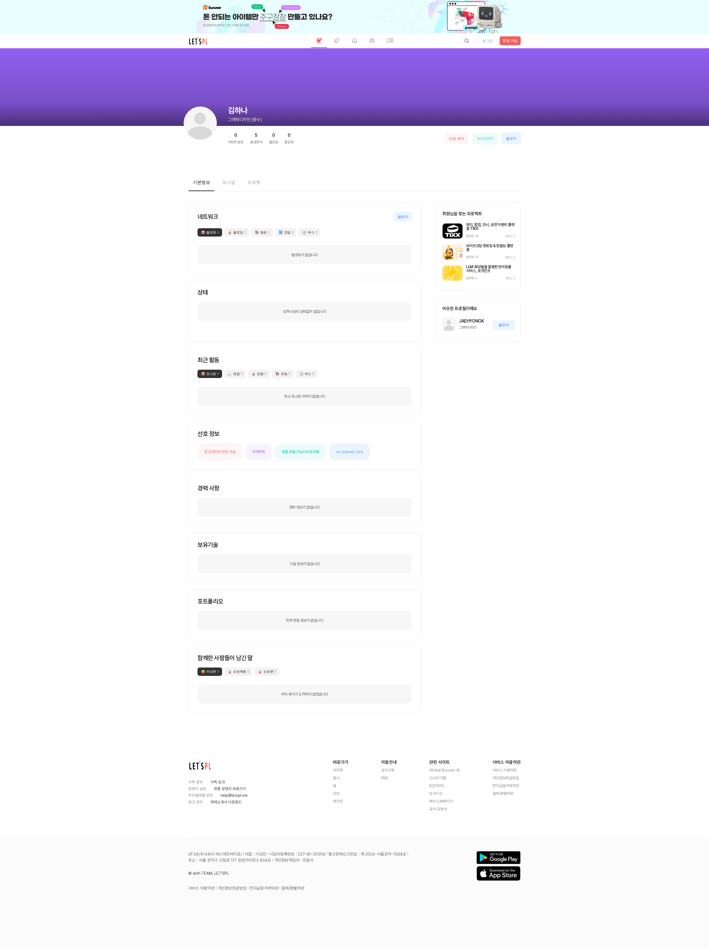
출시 (336, 778)
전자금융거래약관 (505, 785)
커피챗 (338, 770)
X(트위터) (436, 785)
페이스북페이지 (441, 801)
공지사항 (387, 770)
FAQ (384, 778)
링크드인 (436, 793)
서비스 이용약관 (504, 770)
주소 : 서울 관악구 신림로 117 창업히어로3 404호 (229, 860)
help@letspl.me (234, 795)
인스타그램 (437, 778)
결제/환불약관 (503, 793)
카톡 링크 (217, 782)
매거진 (338, 801)
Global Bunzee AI (444, 770)
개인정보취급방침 (505, 778)
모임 (336, 793)
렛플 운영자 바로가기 (230, 788)
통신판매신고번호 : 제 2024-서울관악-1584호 (367, 854)
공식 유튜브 (438, 809)
